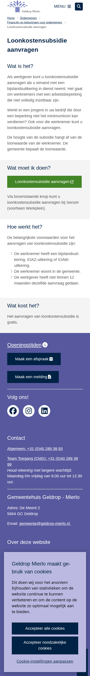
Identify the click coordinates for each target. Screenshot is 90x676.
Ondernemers (28, 18)
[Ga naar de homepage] (23, 6)
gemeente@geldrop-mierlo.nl (45, 523)
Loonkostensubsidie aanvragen (42, 181)
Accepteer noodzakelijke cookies (45, 645)
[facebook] (13, 411)
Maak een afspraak (31, 359)
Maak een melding (31, 377)
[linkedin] (44, 411)
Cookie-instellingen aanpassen (45, 661)
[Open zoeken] (79, 6)
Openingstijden (24, 345)
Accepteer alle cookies (45, 628)
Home (11, 18)
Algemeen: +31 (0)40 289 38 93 (35, 449)
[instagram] (29, 411)
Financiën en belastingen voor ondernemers (34, 22)
